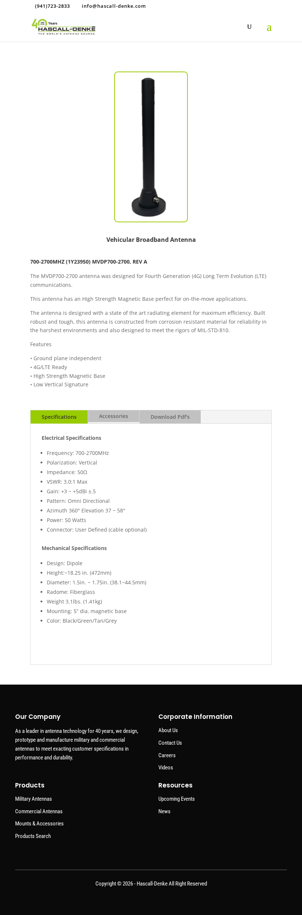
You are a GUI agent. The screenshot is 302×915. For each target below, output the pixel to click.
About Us (168, 730)
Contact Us (170, 743)
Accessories (113, 416)
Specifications (59, 416)
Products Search (33, 836)
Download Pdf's (170, 416)
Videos (165, 767)
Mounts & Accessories (39, 823)
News (164, 811)
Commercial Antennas (39, 811)
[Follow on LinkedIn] (151, 900)
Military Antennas (33, 799)
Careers (167, 755)
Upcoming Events (176, 799)
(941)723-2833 (52, 6)
